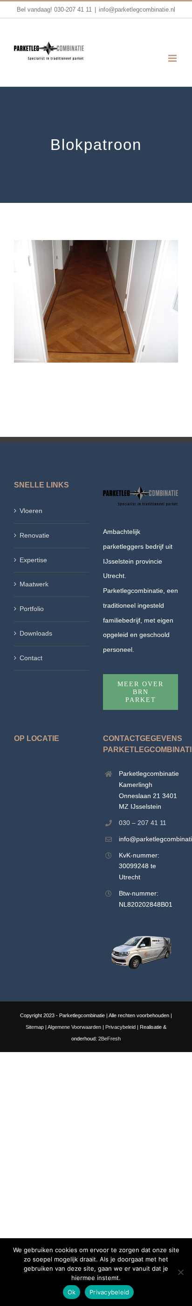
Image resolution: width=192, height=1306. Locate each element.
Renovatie (34, 535)
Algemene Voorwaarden (74, 1027)
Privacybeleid (120, 1027)
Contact (31, 658)
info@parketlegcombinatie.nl (137, 9)
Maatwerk (34, 584)
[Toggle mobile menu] (173, 58)
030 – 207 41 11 (142, 822)
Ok (72, 1292)
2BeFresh (109, 1038)
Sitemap (35, 1027)
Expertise (33, 560)
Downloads (36, 633)
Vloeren (31, 510)
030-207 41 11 (73, 9)
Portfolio (32, 608)
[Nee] (180, 1272)
